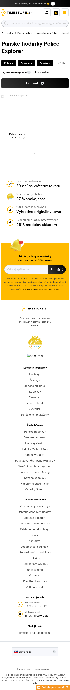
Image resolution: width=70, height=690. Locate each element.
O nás (34, 535)
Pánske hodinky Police (47, 33)
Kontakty (34, 541)
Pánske (44, 63)
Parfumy (34, 397)
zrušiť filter (60, 63)
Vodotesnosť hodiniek (34, 547)
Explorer (25, 63)
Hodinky (34, 374)
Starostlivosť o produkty (34, 552)
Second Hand (34, 403)
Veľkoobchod (34, 587)
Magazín (34, 575)
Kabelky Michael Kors (34, 484)
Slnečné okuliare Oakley (34, 472)
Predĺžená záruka (34, 581)
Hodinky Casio (34, 443)
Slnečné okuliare (34, 386)
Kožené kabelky (34, 478)
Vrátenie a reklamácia (34, 523)
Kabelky (34, 391)
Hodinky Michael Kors (34, 449)
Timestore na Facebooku (34, 633)
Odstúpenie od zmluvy (34, 529)
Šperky (34, 380)
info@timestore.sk (36, 615)
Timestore (9, 33)
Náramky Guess (34, 455)
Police (7, 63)
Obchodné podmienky (34, 506)
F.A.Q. (34, 558)
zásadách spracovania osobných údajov (40, 289)
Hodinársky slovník (34, 564)
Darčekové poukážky (34, 415)
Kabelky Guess (34, 489)
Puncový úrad (34, 570)
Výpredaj (34, 409)
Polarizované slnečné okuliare (34, 460)
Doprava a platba (34, 518)
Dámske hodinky (34, 437)
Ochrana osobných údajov (34, 512)
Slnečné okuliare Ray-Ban (34, 466)
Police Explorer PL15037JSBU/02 (17, 135)
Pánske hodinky (25, 33)
